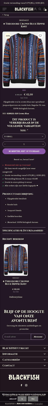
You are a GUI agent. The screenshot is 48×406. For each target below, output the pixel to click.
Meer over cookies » (24, 403)
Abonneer (38, 337)
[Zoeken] (40, 9)
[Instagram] (26, 385)
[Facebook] (21, 385)
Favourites (40, 36)
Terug (6, 15)
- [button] (4, 144)
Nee (33, 399)
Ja (22, 399)
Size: (24, 130)
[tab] (24, 194)
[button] (4, 9)
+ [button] (43, 144)
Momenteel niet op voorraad (24, 151)
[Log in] (35, 9)
